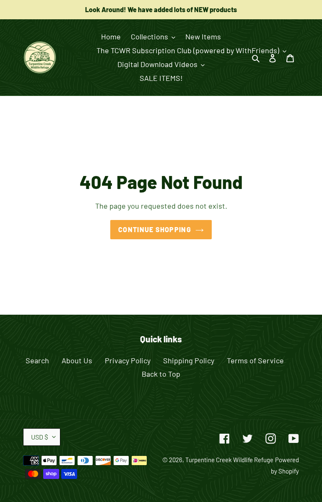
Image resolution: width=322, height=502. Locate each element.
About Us (77, 360)
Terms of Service (255, 360)
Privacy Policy (128, 360)
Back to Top (161, 373)
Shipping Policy (188, 360)
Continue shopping (154, 229)
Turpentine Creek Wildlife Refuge (229, 459)
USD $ (39, 437)
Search (37, 360)
